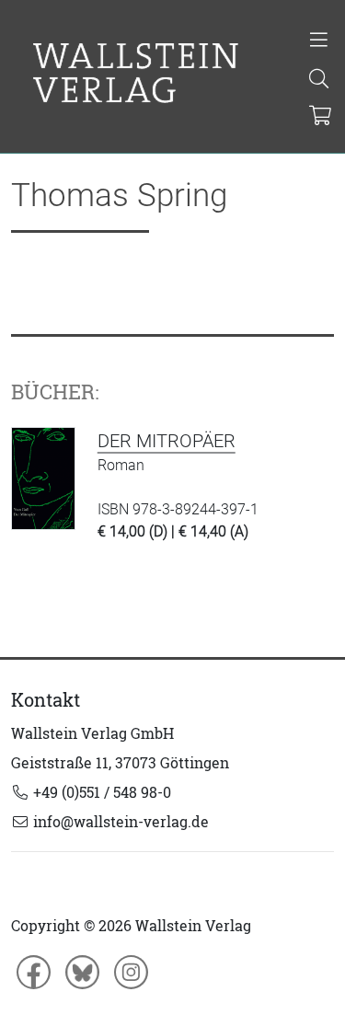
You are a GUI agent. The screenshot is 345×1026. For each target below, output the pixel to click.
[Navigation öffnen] (319, 41)
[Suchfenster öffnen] (319, 80)
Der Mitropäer (167, 441)
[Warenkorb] (320, 116)
